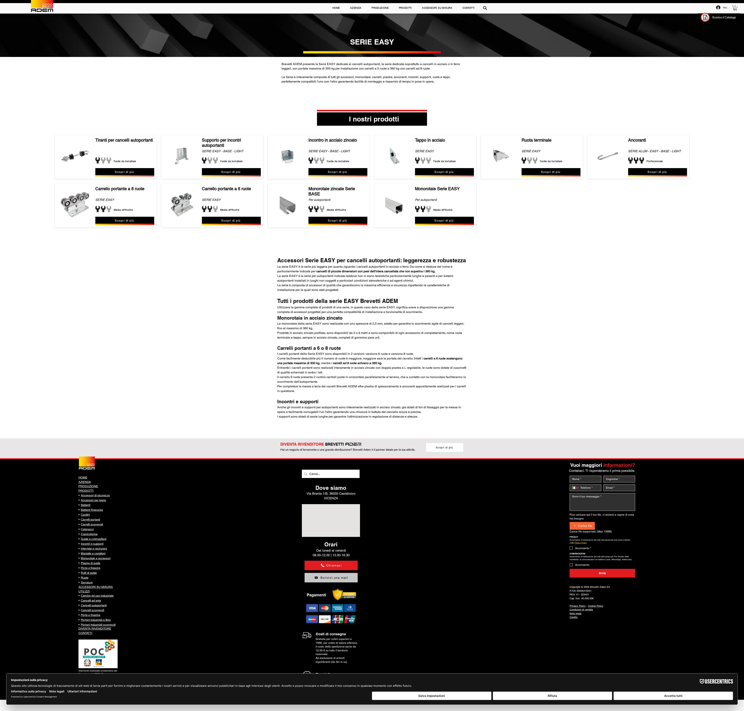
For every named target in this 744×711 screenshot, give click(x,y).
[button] (735, 7)
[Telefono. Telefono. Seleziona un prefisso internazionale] (576, 487)
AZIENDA (84, 482)
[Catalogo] (705, 17)
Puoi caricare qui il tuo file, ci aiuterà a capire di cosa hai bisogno (602, 516)
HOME (82, 477)
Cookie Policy (595, 605)
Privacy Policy (578, 605)
